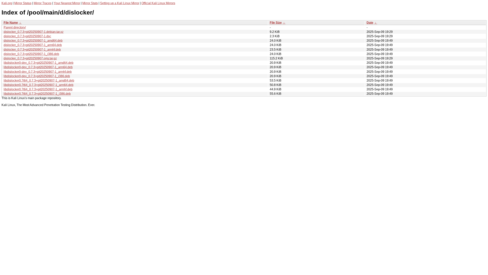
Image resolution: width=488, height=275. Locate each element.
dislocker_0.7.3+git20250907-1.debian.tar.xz (33, 31)
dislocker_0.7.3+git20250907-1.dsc (27, 36)
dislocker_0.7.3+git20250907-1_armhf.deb (32, 49)
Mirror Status (22, 3)
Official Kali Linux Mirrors (158, 3)
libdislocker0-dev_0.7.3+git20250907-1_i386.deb (37, 76)
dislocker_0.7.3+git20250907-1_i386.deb (31, 54)
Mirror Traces (42, 3)
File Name (11, 22)
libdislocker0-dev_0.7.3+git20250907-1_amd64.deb (38, 62)
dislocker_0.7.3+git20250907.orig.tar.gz (30, 58)
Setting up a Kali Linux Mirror (119, 3)
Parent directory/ (15, 27)
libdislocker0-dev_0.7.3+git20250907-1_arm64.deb (38, 67)
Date (370, 22)
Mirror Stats (90, 3)
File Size (276, 22)
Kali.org (7, 3)
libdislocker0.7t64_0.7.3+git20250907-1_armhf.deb (38, 89)
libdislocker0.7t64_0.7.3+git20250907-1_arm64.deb (38, 85)
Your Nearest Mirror (67, 3)
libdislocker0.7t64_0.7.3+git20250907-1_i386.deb (37, 93)
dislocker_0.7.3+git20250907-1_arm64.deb (33, 45)
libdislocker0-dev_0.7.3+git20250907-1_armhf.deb (38, 71)
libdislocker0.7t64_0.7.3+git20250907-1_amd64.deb (39, 80)
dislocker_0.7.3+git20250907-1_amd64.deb (33, 40)
